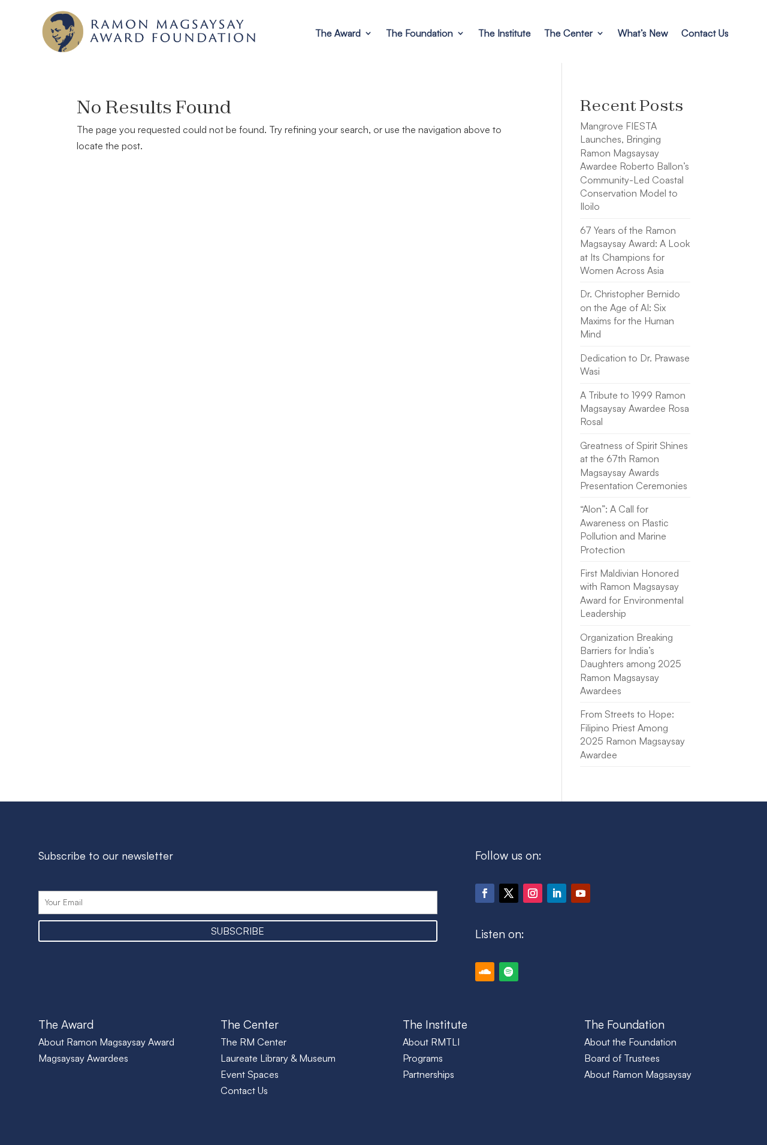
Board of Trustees (622, 1058)
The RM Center (253, 1042)
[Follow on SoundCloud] (484, 971)
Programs (423, 1058)
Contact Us (705, 33)
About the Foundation (630, 1042)
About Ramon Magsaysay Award (106, 1042)
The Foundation (419, 33)
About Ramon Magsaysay (637, 1074)
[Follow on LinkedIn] (556, 893)
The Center (568, 33)
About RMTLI (431, 1042)
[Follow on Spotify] (508, 971)
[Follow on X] (508, 893)
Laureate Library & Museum (278, 1058)
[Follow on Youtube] (580, 893)
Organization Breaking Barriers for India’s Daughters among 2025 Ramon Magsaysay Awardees (630, 664)
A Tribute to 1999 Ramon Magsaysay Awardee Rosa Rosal (634, 408)
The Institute (504, 33)
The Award (338, 33)
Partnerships (428, 1074)
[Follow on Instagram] (532, 893)
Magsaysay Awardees (83, 1058)
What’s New (643, 33)
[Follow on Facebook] (484, 893)
